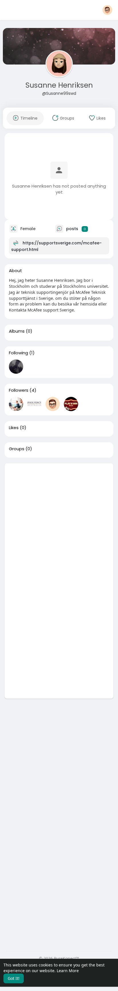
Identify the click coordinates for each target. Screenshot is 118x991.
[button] (107, 10)
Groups (16, 449)
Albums (17, 331)
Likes (14, 427)
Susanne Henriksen (59, 85)
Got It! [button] (13, 978)
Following (18, 353)
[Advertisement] (59, 522)
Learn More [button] (68, 970)
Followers (18, 390)
